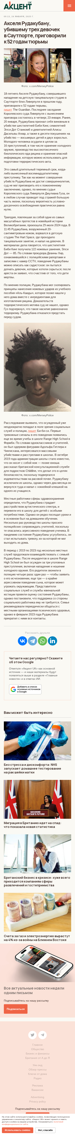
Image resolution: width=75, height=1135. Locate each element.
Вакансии (37, 1089)
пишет (8, 109)
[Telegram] (32, 640)
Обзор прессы (38, 1069)
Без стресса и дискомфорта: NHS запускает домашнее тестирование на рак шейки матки (32, 768)
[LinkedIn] (52, 640)
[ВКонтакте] (22, 640)
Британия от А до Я (37, 1057)
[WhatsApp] (42, 640)
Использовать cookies (17, 1130)
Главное (37, 1044)
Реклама (37, 1085)
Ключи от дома (37, 1073)
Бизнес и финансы (37, 1053)
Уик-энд (37, 1065)
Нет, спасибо (45, 1130)
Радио (38, 1078)
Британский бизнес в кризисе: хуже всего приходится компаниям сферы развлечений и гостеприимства (37, 881)
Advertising (37, 1097)
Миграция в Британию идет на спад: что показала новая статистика (32, 825)
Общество (37, 1049)
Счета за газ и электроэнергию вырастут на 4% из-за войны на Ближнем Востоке (37, 938)
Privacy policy (37, 1101)
